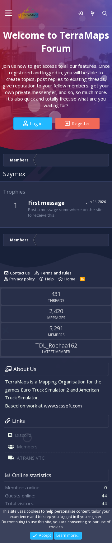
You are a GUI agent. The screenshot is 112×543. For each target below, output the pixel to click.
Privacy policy (22, 279)
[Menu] (8, 13)
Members (27, 446)
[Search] (105, 13)
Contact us (20, 273)
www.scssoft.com (63, 405)
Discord (23, 435)
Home (70, 279)
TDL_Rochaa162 (56, 345)
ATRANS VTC (30, 458)
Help (49, 279)
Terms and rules (56, 273)
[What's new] (92, 13)
